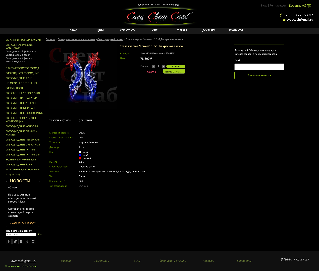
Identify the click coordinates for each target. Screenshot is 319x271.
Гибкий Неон (14, 88)
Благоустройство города (22, 68)
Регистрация (278, 5)
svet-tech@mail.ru (300, 19)
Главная (50, 39)
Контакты (236, 30)
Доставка (208, 30)
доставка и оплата (173, 260)
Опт (154, 30)
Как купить (127, 30)
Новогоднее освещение (22, 83)
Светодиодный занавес (21, 108)
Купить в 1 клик (172, 72)
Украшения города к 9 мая (23, 39)
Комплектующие (15, 61)
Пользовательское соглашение (21, 266)
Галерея (182, 30)
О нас (73, 30)
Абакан (12, 187)
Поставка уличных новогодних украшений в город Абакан (22, 198)
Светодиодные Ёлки (19, 164)
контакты (244, 260)
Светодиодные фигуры (21, 149)
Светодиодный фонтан (19, 58)
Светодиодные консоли (22, 126)
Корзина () (298, 5)
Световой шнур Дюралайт (23, 93)
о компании (101, 260)
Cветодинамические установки (19, 46)
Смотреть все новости (23, 222)
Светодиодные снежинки (23, 144)
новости (208, 260)
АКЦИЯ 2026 (13, 174)
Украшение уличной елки (23, 169)
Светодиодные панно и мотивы (21, 133)
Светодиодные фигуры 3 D (23, 154)
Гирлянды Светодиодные (22, 73)
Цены (100, 30)
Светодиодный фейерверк (21, 51)
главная (66, 260)
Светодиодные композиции (25, 113)
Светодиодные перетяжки (23, 139)
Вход (264, 5)
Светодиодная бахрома (21, 98)
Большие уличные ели (21, 159)
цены (137, 260)
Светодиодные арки (19, 78)
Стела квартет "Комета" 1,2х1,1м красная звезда (154, 39)
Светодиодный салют (18, 54)
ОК (40, 234)
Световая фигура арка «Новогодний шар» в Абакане (21, 212)
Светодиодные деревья (21, 103)
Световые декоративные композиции (21, 119)
